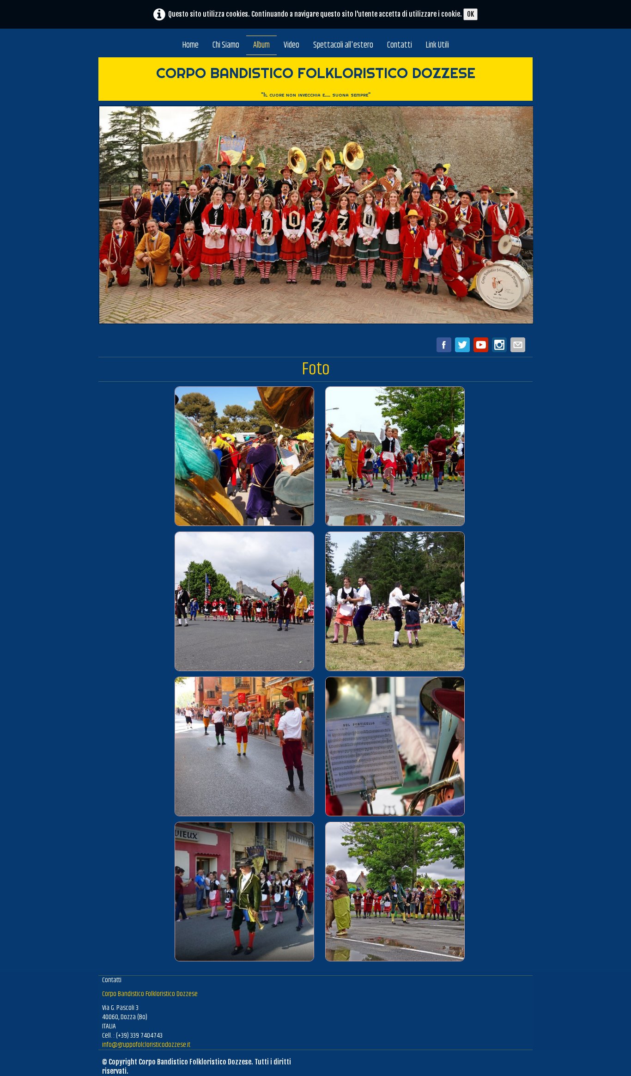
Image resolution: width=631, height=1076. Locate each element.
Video (291, 45)
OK (470, 14)
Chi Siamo (225, 45)
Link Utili (437, 45)
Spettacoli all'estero (343, 45)
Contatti (399, 45)
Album (261, 45)
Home (190, 45)
